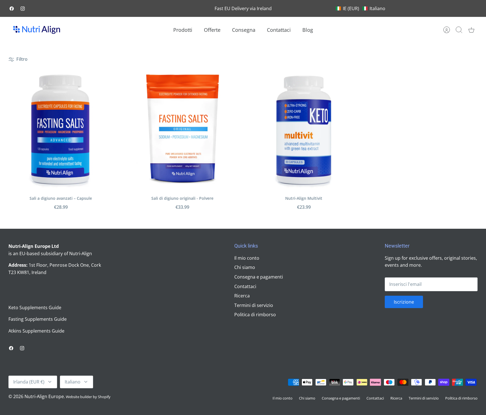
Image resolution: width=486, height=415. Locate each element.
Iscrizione (404, 302)
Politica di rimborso (255, 314)
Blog (307, 29)
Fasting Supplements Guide (37, 319)
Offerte (212, 29)
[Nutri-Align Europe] (36, 30)
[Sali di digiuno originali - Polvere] (182, 130)
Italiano (72, 382)
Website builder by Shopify (88, 396)
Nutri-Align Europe (44, 396)
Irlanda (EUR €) (28, 382)
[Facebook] (11, 8)
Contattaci (279, 29)
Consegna (243, 29)
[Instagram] (22, 8)
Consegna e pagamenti (258, 277)
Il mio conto (246, 258)
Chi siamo (244, 267)
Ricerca (242, 296)
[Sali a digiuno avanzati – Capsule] (61, 130)
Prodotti (182, 29)
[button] (360, 8)
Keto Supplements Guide (34, 307)
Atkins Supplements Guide (36, 331)
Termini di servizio (253, 305)
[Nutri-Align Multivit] (303, 130)
